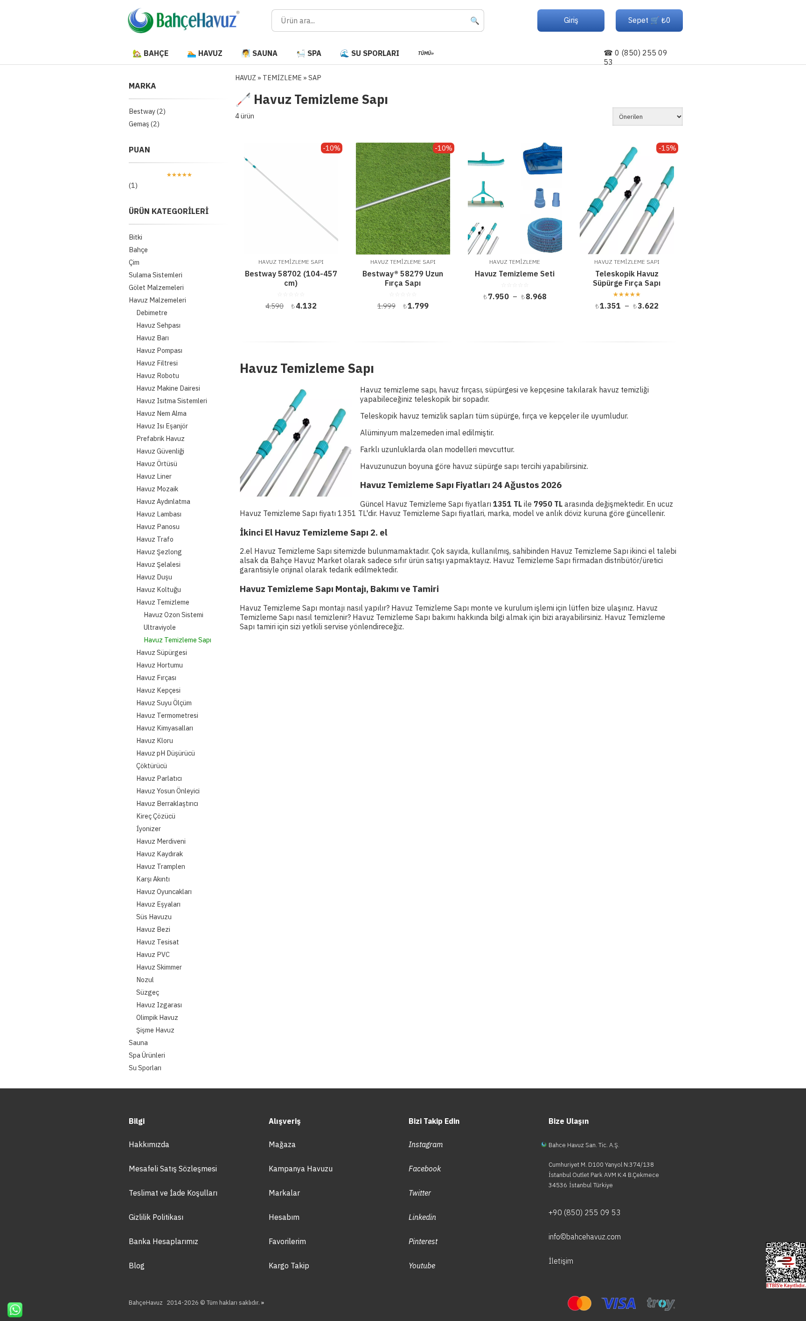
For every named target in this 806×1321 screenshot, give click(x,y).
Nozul (145, 979)
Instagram (426, 1144)
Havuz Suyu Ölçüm (164, 702)
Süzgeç (147, 992)
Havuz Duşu (154, 576)
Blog (137, 1265)
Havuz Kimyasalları (164, 727)
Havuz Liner (154, 476)
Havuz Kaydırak (159, 853)
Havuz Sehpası (158, 325)
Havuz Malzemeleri (157, 300)
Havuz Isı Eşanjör (162, 425)
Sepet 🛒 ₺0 (649, 20)
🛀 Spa (308, 53)
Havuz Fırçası (156, 677)
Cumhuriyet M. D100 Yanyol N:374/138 (601, 1165)
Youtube (422, 1265)
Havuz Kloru (154, 740)
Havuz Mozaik (157, 488)
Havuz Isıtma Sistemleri (171, 400)
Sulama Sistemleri (155, 274)
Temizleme (282, 77)
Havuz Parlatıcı (159, 778)
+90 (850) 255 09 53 (585, 1212)
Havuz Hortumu (159, 664)
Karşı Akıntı (153, 878)
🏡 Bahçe (150, 53)
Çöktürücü (151, 765)
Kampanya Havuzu (301, 1168)
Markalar (284, 1192)
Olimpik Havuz (157, 1017)
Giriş (571, 20)
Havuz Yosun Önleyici (168, 790)
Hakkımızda (149, 1144)
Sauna (138, 1042)
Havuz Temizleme (162, 602)
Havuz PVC (153, 954)
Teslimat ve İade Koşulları (173, 1192)
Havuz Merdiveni (161, 841)
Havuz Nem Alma (161, 413)
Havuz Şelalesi (158, 564)
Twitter (420, 1192)
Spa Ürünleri (147, 1055)
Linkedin (422, 1217)
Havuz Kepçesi (158, 690)
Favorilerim (287, 1241)
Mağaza (282, 1144)
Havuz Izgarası (159, 1004)
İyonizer (148, 828)
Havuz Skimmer (159, 967)
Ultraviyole (160, 627)
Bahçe (138, 249)
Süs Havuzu (154, 916)
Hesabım (284, 1217)
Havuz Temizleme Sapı (177, 639)
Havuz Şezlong (159, 551)
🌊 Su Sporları (369, 53)
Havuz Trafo (155, 539)
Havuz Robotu (157, 375)
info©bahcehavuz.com (585, 1236)
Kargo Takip (289, 1265)
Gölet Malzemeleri (156, 287)
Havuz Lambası (158, 513)
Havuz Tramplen (160, 866)
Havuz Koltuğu (158, 589)
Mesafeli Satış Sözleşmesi (173, 1168)
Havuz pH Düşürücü (165, 753)
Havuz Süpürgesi (161, 652)
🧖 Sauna (259, 53)
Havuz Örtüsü (156, 463)
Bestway (142, 111)
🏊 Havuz (204, 53)
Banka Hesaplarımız (163, 1241)
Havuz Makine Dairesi (168, 388)
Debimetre (151, 312)
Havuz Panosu (158, 526)
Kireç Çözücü (155, 816)
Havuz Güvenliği (160, 451)
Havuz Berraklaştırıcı (167, 803)
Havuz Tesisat (157, 941)
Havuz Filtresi (157, 362)
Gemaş (139, 123)
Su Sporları (145, 1067)
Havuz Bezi (153, 929)
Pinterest (423, 1241)
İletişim (561, 1261)
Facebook (425, 1168)
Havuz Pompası (159, 350)
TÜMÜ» (426, 53)
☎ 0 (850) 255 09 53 (635, 57)
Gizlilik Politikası (156, 1217)
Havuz (245, 77)
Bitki (135, 237)
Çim (134, 262)
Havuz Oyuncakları (164, 891)
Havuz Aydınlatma (163, 501)
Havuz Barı (152, 337)
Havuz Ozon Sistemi (173, 614)
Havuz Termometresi (167, 715)
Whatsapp (11, 1310)
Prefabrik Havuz (160, 438)
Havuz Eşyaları (158, 904)
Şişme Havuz (155, 1029)
